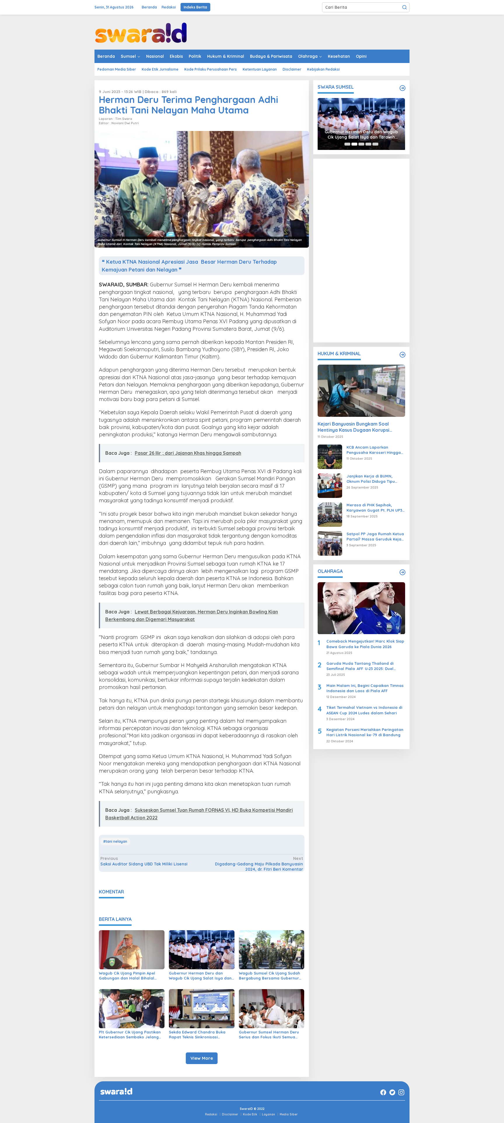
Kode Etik (250, 1114)
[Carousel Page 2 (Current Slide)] (354, 144)
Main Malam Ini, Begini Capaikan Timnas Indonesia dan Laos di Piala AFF (365, 688)
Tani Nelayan (116, 841)
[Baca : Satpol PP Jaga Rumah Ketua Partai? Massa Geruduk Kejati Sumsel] (330, 543)
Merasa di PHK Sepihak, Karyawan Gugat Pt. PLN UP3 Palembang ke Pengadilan (374, 508)
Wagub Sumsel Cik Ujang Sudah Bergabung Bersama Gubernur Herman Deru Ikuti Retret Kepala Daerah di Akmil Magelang (270, 976)
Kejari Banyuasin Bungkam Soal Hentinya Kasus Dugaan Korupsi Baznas (353, 427)
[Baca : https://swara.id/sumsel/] (402, 88)
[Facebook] (383, 1092)
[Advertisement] (361, 250)
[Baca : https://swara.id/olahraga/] (402, 572)
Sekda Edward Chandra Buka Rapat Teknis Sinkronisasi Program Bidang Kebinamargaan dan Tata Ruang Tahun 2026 (201, 1035)
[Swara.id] (141, 31)
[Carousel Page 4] (368, 144)
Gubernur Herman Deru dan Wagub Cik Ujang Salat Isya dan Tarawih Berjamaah (200, 976)
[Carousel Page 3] (361, 144)
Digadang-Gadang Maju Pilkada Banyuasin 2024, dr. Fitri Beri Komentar (259, 864)
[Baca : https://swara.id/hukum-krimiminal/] (402, 354)
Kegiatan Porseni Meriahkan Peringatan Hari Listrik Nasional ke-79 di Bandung (364, 732)
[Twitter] (392, 1092)
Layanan (268, 1114)
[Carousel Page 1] (347, 144)
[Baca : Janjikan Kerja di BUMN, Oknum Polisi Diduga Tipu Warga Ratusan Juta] (330, 485)
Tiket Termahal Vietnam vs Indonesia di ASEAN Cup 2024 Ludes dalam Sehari (364, 710)
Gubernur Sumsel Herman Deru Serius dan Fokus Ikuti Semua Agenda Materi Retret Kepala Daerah (269, 1035)
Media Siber (289, 1114)
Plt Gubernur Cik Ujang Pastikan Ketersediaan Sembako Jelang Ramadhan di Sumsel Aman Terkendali (130, 1035)
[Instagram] (401, 1092)
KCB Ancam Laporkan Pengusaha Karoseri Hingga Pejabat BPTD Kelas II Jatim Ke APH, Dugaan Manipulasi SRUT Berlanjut (373, 450)
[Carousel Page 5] (375, 144)
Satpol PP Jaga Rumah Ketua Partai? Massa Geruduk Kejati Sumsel (375, 536)
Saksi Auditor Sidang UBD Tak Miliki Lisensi (144, 861)
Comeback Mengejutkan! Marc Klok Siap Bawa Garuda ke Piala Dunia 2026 (365, 644)
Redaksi (211, 1114)
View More (201, 1058)
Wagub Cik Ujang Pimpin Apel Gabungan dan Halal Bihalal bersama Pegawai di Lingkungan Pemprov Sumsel (130, 976)
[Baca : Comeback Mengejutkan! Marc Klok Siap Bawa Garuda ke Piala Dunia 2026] (361, 608)
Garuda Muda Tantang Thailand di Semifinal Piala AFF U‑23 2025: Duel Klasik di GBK (359, 666)
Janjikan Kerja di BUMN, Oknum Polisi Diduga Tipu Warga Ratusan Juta (370, 479)
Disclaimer (230, 1114)
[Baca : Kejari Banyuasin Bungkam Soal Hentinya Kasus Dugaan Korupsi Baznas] (361, 391)
